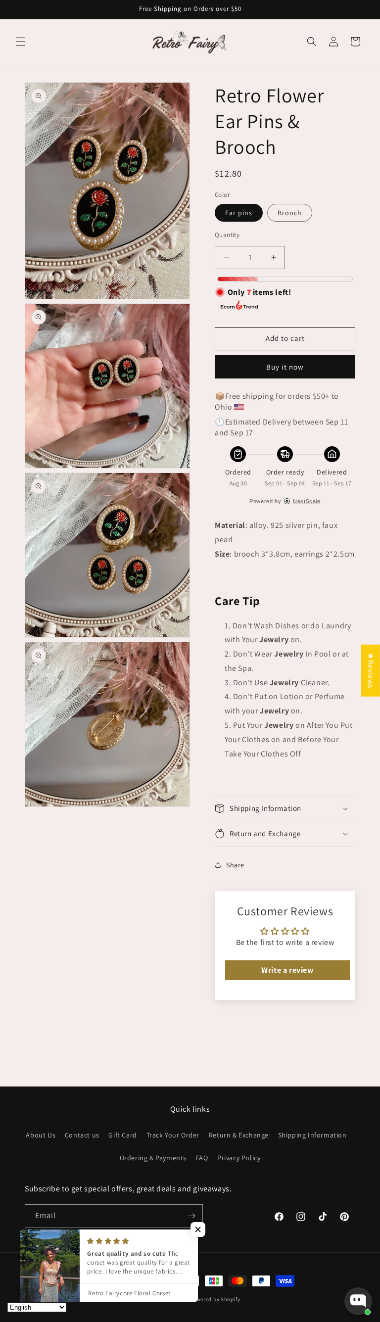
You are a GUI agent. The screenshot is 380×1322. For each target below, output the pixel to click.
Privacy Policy (238, 1157)
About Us (40, 1135)
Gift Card (122, 1135)
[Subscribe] (191, 1216)
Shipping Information (312, 1135)
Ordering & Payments (153, 1157)
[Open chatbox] (358, 1301)
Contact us (82, 1135)
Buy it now (285, 367)
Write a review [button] (287, 970)
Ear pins (238, 212)
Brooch (290, 212)
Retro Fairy (174, 1299)
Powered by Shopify (215, 1299)
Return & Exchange (239, 1135)
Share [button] (235, 864)
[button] (21, 41)
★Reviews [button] (371, 671)
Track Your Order (173, 1135)
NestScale (306, 501)
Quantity (227, 235)
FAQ (202, 1157)
